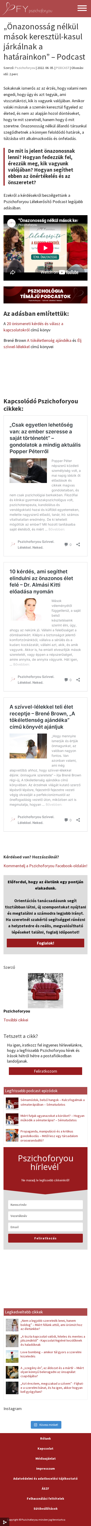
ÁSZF (45, 1488)
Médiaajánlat (45, 1458)
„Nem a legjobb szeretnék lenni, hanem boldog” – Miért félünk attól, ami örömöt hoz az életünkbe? (51, 1325)
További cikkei (16, 1020)
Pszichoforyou (25, 68)
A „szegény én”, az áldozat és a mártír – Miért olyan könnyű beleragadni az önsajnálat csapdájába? (52, 1372)
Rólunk (45, 1438)
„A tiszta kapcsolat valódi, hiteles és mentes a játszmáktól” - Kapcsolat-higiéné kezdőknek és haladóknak (53, 1340)
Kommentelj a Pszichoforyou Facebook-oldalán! (46, 865)
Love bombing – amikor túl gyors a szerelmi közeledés (51, 1354)
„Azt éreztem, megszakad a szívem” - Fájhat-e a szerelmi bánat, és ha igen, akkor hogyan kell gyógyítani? (52, 1387)
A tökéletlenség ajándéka (49, 340)
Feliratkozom (45, 1071)
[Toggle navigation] (82, 8)
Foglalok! (45, 943)
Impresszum (45, 1468)
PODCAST (62, 68)
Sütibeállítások (46, 1508)
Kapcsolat (45, 1448)
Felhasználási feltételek (45, 1498)
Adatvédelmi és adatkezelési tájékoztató (45, 1478)
